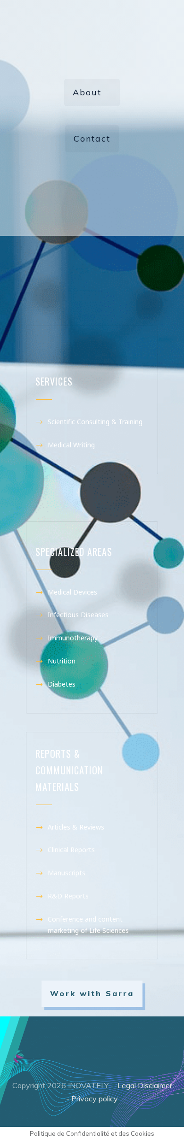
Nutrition (64, 660)
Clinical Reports (71, 849)
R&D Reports (69, 895)
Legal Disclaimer (144, 1085)
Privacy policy (94, 1098)
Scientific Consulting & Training (96, 421)
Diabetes (61, 684)
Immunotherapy (75, 637)
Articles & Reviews (76, 826)
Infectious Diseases (79, 614)
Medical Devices (73, 591)
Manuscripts (67, 872)
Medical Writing (71, 444)
